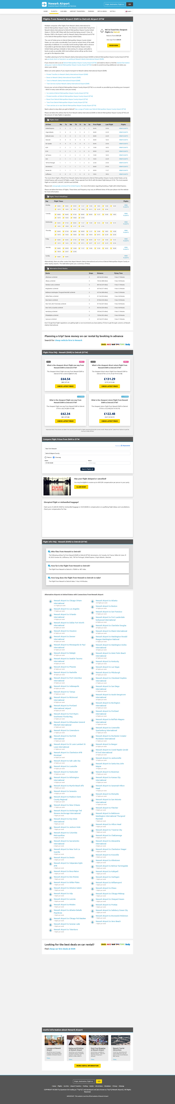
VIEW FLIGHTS (123, 128)
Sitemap (121, 1086)
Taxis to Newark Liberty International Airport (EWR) (63, 80)
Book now (113, 45)
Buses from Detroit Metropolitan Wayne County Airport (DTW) (67, 99)
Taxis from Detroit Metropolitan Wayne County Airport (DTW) (66, 102)
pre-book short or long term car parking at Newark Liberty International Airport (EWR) (75, 59)
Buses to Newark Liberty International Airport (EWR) (63, 77)
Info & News (102, 11)
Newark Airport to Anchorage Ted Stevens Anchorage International (68, 813)
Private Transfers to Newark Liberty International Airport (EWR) (67, 74)
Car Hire (63, 11)
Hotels (112, 11)
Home (46, 11)
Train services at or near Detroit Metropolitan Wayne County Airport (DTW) (71, 105)
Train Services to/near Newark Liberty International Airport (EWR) (67, 83)
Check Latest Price (65, 386)
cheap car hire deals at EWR (62, 949)
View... (49, 1058)
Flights (54, 11)
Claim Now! (81, 487)
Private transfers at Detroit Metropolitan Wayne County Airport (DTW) (69, 96)
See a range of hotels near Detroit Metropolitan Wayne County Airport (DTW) (100, 109)
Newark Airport (62, 4)
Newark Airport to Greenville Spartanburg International (108, 730)
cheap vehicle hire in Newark (68, 340)
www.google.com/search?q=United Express (66, 186)
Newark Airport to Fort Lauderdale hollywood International (110, 619)
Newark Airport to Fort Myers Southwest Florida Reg (66, 716)
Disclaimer (107, 1086)
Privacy (115, 1086)
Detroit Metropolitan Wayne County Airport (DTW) (80, 63)
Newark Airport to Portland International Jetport (65, 708)
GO (130, 4)
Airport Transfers (77, 11)
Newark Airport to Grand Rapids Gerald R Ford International (112, 752)
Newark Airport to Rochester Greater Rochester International (111, 738)
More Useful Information (87, 1066)
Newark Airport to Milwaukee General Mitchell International (69, 724)
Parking (91, 11)
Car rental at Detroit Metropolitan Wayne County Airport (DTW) (67, 93)
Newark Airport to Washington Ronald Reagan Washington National (111, 639)
